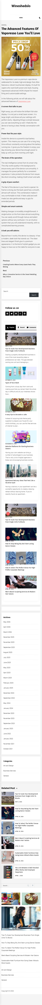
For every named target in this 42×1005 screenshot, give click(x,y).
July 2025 (6, 657)
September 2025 (9, 647)
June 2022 (7, 734)
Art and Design (8, 766)
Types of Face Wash (12, 383)
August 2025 (7, 652)
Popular (11, 327)
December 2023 (8, 713)
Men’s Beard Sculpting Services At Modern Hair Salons (20, 955)
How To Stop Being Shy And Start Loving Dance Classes (20, 943)
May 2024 (6, 703)
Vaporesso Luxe (24, 101)
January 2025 (8, 688)
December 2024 (8, 693)
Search (5, 291)
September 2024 (9, 698)
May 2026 (6, 622)
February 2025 (8, 683)
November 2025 (8, 642)
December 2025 (8, 637)
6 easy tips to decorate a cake (16, 414)
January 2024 (8, 708)
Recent (22, 327)
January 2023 (8, 728)
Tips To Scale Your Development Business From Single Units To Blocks (26, 796)
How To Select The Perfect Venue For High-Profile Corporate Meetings (26, 826)
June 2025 (7, 662)
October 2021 (8, 749)
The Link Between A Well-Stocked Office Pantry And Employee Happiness (27, 870)
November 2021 (8, 744)
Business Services (9, 771)
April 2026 (6, 627)
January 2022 (8, 739)
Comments (32, 327)
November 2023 (8, 718)
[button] (40, 18)
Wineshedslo (21, 6)
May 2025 (6, 668)
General (4, 25)
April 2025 (6, 673)
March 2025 (7, 678)
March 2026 (7, 632)
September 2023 (9, 723)
